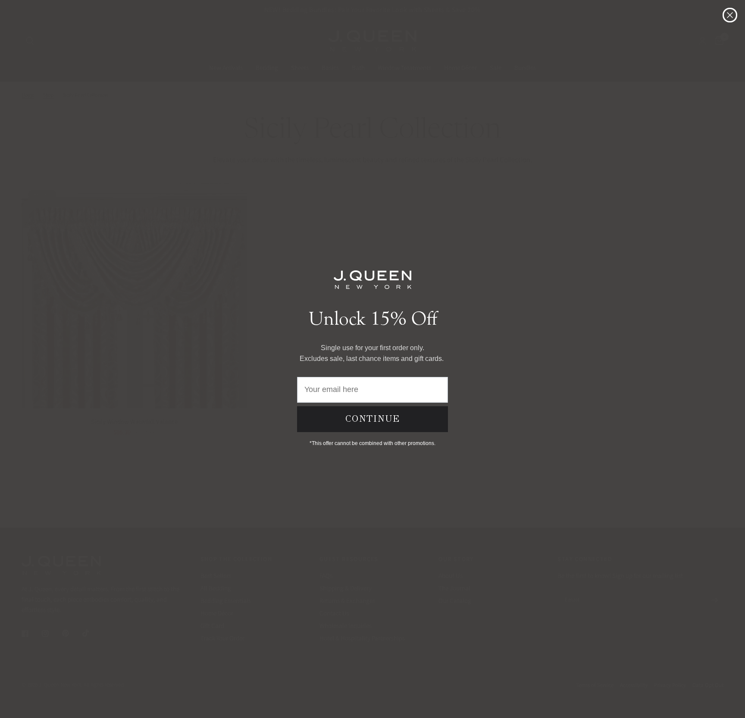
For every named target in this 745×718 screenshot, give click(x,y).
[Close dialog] (729, 15)
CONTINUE (372, 418)
